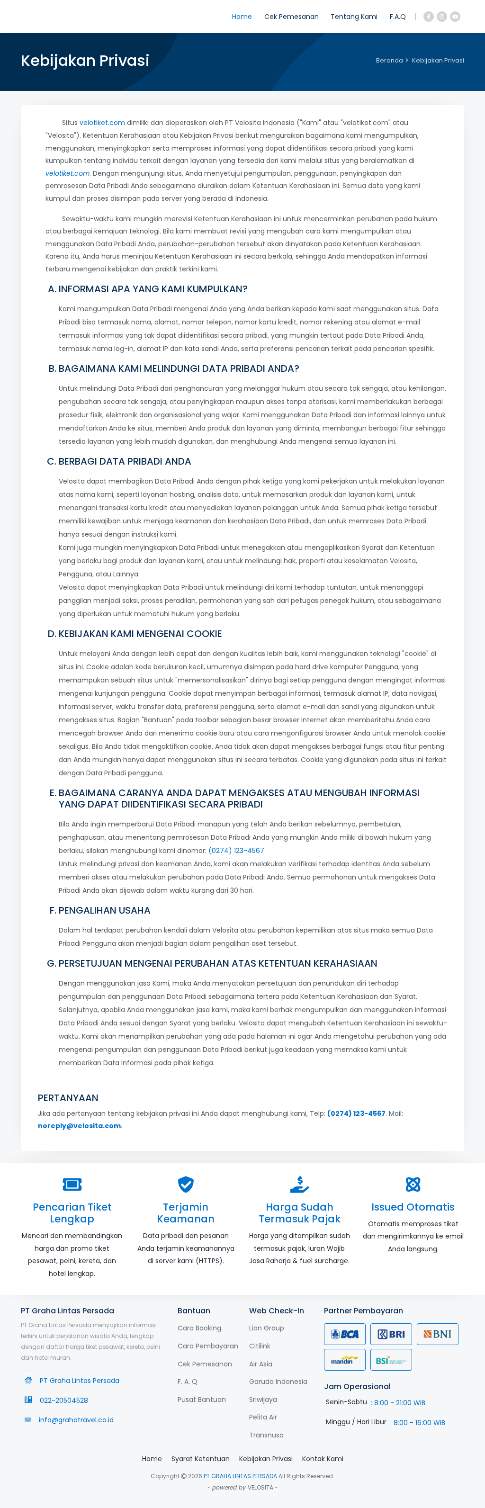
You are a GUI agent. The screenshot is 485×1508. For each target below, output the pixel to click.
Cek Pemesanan (291, 16)
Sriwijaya (263, 1399)
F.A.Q (398, 16)
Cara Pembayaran (208, 1346)
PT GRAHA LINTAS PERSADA (240, 1476)
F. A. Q (188, 1381)
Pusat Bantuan (202, 1399)
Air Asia (260, 1364)
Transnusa (266, 1435)
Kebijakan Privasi (266, 1458)
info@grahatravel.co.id (76, 1420)
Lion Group (266, 1328)
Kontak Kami (322, 1458)
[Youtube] (455, 16)
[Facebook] (428, 16)
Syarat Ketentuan (200, 1458)
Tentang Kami (354, 16)
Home (242, 16)
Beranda (389, 60)
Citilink (259, 1346)
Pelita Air (263, 1417)
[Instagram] (442, 16)
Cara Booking (199, 1328)
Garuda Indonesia (278, 1381)
